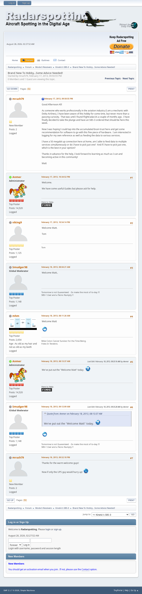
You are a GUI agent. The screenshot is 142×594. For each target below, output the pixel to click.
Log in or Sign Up (18, 522)
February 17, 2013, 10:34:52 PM (55, 177)
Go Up (10, 500)
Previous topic (113, 78)
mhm (15, 316)
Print (131, 88)
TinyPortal (118, 590)
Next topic (128, 78)
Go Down (12, 88)
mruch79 (18, 99)
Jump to (86, 514)
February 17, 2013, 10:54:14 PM (55, 222)
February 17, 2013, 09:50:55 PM (58, 99)
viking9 (17, 222)
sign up (57, 529)
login (47, 529)
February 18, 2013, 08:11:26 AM (55, 316)
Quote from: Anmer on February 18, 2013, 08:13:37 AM (74, 413)
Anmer (16, 177)
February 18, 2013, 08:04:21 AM (55, 267)
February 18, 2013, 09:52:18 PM (55, 457)
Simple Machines (27, 590)
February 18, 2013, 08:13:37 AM (55, 361)
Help (127, 590)
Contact (85, 569)
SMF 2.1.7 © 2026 (11, 590)
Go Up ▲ (134, 590)
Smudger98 (19, 267)
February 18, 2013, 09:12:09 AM (55, 407)
